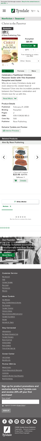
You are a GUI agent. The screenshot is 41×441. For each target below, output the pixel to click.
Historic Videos (7, 311)
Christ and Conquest (20, 172)
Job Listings (6, 357)
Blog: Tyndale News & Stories (11, 302)
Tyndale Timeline (7, 308)
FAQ (3, 279)
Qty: (27, 50)
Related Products (10, 138)
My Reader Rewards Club (10, 334)
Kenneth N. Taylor (8, 322)
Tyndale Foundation (8, 317)
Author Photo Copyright (22, 433)
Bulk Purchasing (7, 379)
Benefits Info (6, 360)
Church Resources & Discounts (12, 370)
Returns (4, 291)
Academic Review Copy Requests (13, 376)
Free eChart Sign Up (8, 348)
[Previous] (4, 157)
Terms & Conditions (29, 429)
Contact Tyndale (7, 282)
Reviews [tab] (5, 206)
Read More (7, 255)
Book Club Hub (7, 340)
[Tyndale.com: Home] (20, 11)
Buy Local (5, 285)
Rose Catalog (6, 345)
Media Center (6, 367)
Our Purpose (6, 305)
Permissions (6, 288)
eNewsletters (6, 331)
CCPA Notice (28, 431)
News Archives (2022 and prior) (12, 314)
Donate (4, 319)
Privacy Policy (21, 405)
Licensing (5, 373)
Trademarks (18, 429)
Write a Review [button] (21, 202)
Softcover (19, 177)
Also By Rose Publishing (13, 142)
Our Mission (6, 300)
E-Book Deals (6, 343)
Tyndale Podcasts (7, 337)
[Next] (37, 157)
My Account (6, 277)
